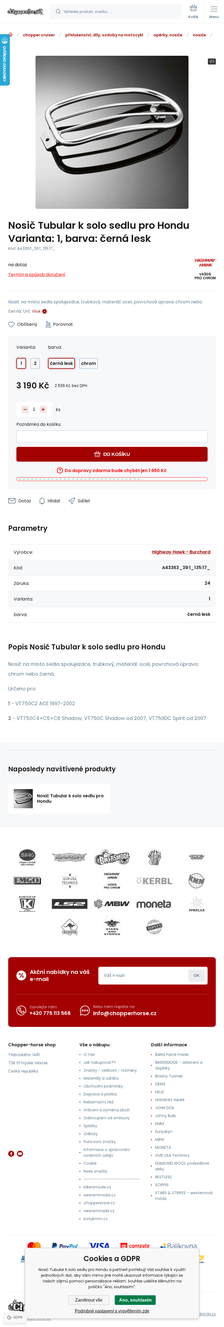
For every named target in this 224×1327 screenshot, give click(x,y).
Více (36, 311)
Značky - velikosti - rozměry (110, 1070)
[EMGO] (27, 880)
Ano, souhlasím (135, 1300)
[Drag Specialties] (196, 857)
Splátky (90, 1126)
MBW (159, 1139)
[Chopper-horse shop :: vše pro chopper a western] (10, 35)
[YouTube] (20, 1154)
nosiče (199, 35)
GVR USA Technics (172, 1155)
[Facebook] (11, 1154)
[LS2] (69, 904)
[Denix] (154, 857)
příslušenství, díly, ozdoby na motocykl (104, 35)
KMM (159, 1123)
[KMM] (196, 880)
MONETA (163, 1147)
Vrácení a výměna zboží (106, 1110)
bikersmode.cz (97, 1187)
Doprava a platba (100, 1094)
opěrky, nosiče (168, 35)
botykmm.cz (96, 1218)
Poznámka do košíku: (38, 424)
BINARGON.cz (204, 1314)
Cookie (90, 1163)
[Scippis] (69, 927)
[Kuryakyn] (27, 904)
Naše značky (95, 1171)
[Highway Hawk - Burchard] (205, 270)
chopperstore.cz (99, 1203)
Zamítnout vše (88, 1300)
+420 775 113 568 (50, 1013)
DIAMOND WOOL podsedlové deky (182, 1166)
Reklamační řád (98, 1102)
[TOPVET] (154, 927)
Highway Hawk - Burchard (181, 552)
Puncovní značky (100, 1141)
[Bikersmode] (112, 857)
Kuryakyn (163, 1131)
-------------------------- (112, 1179)
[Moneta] (154, 904)
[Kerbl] (154, 880)
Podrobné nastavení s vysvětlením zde (112, 1311)
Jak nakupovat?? (100, 1062)
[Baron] (69, 857)
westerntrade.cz (99, 1211)
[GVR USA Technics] (69, 880)
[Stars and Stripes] (112, 927)
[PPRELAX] (196, 904)
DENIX (160, 1084)
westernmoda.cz (100, 1195)
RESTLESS (163, 1177)
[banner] (25, 12)
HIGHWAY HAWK (170, 1100)
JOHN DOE (164, 1108)
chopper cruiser (39, 35)
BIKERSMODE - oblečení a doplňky (178, 1065)
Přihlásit (196, 975)
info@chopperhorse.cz (125, 1013)
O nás (89, 1054)
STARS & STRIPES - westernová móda (184, 1195)
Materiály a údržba (101, 1078)
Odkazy (91, 1133)
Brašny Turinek (169, 1076)
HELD (159, 1092)
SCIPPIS (162, 1185)
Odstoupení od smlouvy (106, 1118)
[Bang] (27, 857)
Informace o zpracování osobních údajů (107, 1152)
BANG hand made (172, 1054)
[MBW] (112, 904)
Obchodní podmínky (103, 1086)
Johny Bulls (165, 1115)
